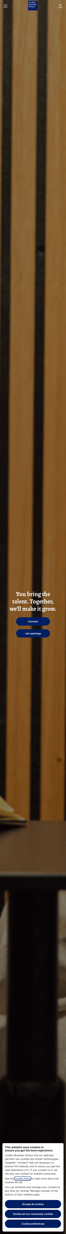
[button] (60, 6)
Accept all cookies (33, 1204)
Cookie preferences (33, 1223)
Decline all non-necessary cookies (33, 1213)
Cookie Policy (23, 1178)
